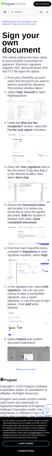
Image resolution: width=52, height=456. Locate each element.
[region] (26, 436)
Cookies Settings (26, 451)
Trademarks (43, 416)
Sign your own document (24, 24)
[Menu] (5, 12)
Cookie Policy (35, 432)
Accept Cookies (26, 443)
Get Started (42, 4)
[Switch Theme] (47, 12)
